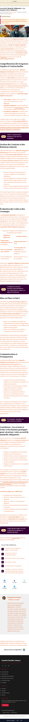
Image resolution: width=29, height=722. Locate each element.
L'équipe (3, 690)
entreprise (3, 57)
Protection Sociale (5, 16)
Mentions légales (6, 712)
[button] (6, 4)
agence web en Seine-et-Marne (19, 716)
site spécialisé (16, 538)
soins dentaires (19, 107)
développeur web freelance (8, 716)
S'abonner (5, 705)
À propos (4, 688)
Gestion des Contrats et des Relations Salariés (11, 554)
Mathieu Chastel (14, 600)
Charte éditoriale (5, 693)
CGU (21, 720)
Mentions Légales (11, 720)
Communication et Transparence (13, 566)
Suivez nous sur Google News (13, 650)
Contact (3, 695)
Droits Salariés (5, 672)
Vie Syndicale (5, 674)
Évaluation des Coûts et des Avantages (15, 558)
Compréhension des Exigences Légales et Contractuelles (13, 549)
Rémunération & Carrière (7, 678)
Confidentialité (14, 712)
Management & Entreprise (8, 676)
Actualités (4, 682)
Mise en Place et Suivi (10, 562)
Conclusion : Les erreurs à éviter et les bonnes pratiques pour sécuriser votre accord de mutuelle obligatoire (14, 571)
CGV (17, 720)
